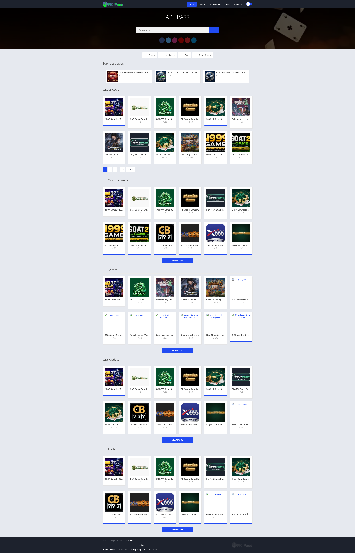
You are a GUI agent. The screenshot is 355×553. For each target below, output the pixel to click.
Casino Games (215, 4)
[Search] (214, 30)
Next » (130, 169)
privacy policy (141, 549)
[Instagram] (175, 40)
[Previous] (103, 76)
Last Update (170, 55)
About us (238, 4)
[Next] (251, 76)
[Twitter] (168, 40)
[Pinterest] (187, 40)
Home (192, 4)
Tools (227, 4)
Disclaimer (152, 549)
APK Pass (129, 540)
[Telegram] (194, 40)
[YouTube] (181, 40)
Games (202, 4)
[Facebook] (162, 40)
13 (122, 169)
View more (177, 260)
